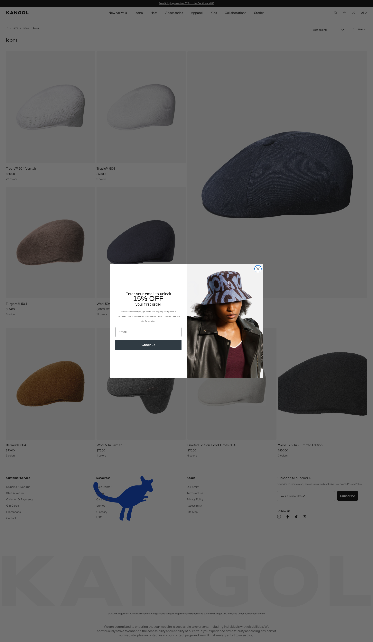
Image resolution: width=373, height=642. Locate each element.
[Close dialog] (258, 268)
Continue (148, 345)
